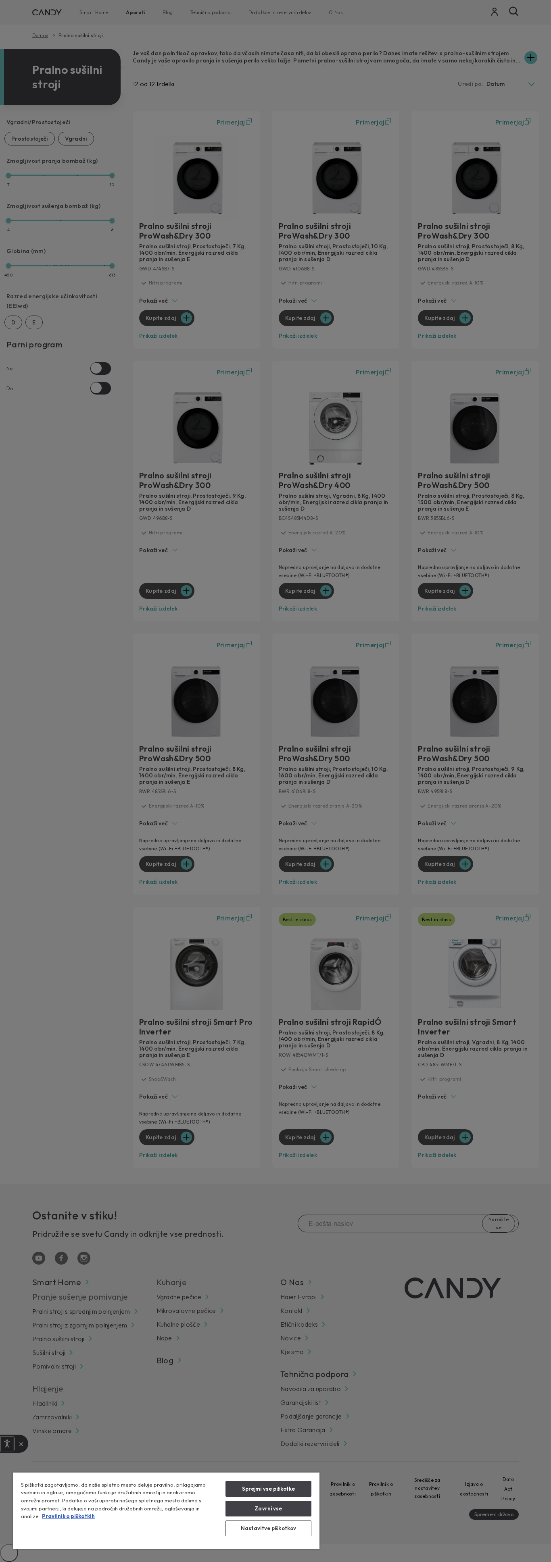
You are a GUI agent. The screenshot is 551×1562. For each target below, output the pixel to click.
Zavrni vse (268, 1508)
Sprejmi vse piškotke (268, 1488)
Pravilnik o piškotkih (68, 1516)
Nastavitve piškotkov (268, 1528)
